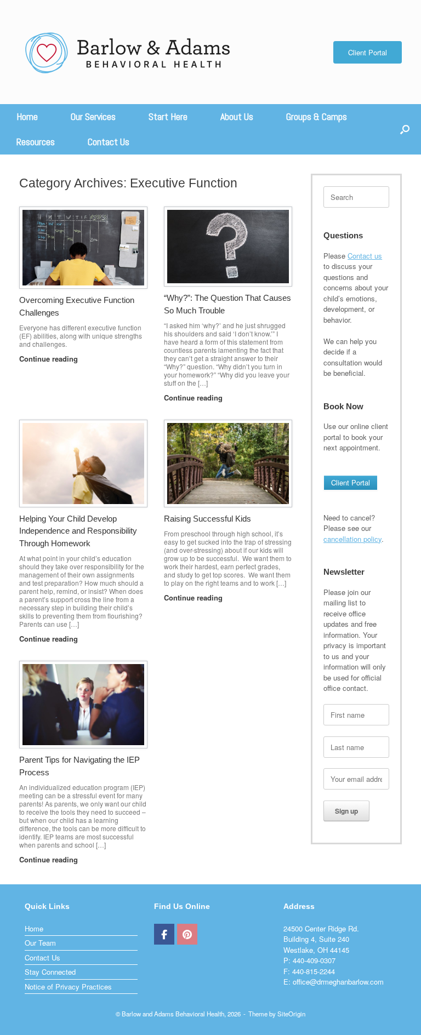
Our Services (93, 116)
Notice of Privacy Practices (68, 986)
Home (27, 116)
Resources (35, 141)
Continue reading (49, 358)
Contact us (365, 255)
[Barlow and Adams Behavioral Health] (128, 52)
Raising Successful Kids (207, 518)
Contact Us (108, 141)
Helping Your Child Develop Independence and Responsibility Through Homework (78, 531)
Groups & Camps (316, 116)
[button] (405, 129)
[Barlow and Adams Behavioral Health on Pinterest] (187, 934)
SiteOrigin (291, 1013)
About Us (236, 116)
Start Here (168, 116)
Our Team (40, 942)
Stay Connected (50, 972)
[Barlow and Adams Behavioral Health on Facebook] (164, 934)
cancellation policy (352, 539)
